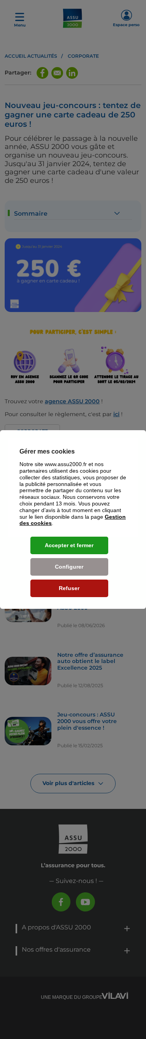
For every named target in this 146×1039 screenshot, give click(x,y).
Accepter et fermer (69, 545)
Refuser (69, 588)
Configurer (69, 567)
